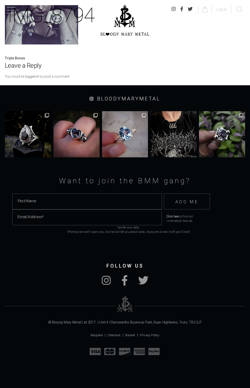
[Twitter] (143, 283)
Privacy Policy (149, 335)
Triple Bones (15, 58)
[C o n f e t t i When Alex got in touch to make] (222, 134)
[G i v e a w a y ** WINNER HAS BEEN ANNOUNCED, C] (173, 134)
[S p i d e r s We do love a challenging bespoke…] (76, 134)
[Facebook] (124, 283)
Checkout (114, 335)
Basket (130, 335)
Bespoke (97, 335)
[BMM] (125, 303)
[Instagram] (106, 283)
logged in (32, 76)
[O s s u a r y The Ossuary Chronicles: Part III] (28, 134)
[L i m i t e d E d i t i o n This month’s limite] (125, 134)
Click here (172, 216)
